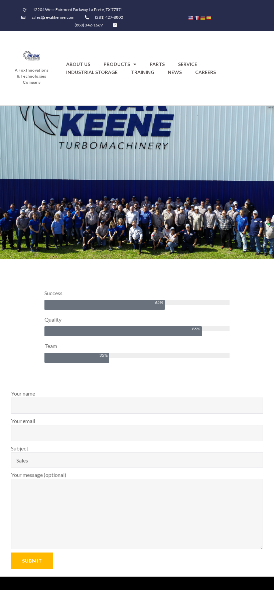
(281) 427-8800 (109, 17)
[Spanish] (209, 17)
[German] (203, 17)
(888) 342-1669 (89, 24)
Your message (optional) (38, 475)
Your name (23, 393)
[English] (191, 17)
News (175, 72)
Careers (205, 72)
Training (142, 72)
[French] (197, 17)
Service (187, 64)
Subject (19, 448)
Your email (23, 421)
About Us (78, 64)
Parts (157, 64)
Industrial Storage (92, 72)
